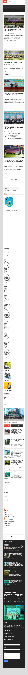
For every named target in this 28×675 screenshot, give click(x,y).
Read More (7, 43)
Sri (6, 518)
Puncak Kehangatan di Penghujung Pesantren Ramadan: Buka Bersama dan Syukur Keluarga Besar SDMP (16, 564)
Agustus (5, 269)
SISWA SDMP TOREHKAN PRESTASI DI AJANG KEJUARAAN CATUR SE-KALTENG (13, 94)
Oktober (5, 267)
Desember (6, 266)
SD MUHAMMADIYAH (10, 516)
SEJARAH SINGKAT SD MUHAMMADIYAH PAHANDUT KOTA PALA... (13, 626)
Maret (5, 262)
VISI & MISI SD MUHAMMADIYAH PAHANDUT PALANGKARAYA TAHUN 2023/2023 (14, 628)
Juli (4, 270)
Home (5, 397)
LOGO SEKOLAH (7, 630)
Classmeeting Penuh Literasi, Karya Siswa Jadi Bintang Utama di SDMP (13, 594)
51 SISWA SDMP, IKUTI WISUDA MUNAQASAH (13, 62)
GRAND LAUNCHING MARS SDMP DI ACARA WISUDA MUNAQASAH (12, 30)
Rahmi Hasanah (8, 514)
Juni (5, 259)
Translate (14, 190)
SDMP (12, 665)
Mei (4, 260)
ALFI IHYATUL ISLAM (10, 509)
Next (12, 179)
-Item (5, 400)
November (6, 278)
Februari (5, 263)
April (5, 261)
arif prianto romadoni (9, 521)
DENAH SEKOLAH (8, 633)
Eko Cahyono (8, 510)
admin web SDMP (9, 519)
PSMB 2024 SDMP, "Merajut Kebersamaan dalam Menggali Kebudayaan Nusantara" (13, 160)
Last (16, 179)
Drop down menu (7, 398)
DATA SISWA (6, 634)
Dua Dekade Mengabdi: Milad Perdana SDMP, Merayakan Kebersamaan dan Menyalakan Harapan (16, 555)
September (6, 268)
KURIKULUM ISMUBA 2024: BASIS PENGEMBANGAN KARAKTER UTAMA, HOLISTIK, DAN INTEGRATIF (13, 127)
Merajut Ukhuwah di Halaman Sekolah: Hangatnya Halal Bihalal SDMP (15, 581)
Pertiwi (6, 512)
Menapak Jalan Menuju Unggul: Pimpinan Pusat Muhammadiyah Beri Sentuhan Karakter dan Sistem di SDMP (16, 546)
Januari (5, 265)
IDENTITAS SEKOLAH (8, 632)
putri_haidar (7, 523)
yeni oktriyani (8, 525)
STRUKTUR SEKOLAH (9, 636)
